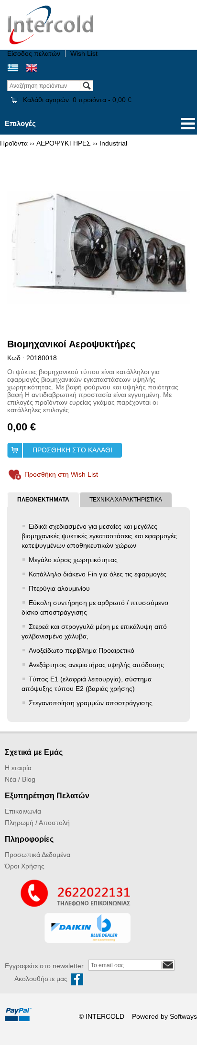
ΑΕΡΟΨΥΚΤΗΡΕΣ (63, 143)
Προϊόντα (14, 143)
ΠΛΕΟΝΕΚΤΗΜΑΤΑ (43, 499)
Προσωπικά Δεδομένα (37, 854)
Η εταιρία (18, 768)
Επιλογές (20, 123)
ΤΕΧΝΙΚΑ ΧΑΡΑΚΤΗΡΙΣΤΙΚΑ (125, 499)
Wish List (84, 53)
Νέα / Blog (20, 779)
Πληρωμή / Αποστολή (37, 822)
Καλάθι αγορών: (77, 100)
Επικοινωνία (23, 811)
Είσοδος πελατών (33, 53)
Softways (183, 1016)
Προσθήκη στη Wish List (61, 474)
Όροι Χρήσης (24, 866)
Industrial (113, 143)
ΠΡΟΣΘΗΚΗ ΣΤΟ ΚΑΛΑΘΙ (72, 450)
